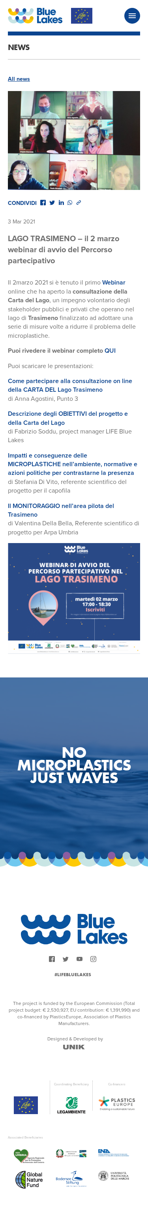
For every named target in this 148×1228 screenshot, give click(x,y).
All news (19, 79)
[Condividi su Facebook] (43, 202)
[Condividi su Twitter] (52, 202)
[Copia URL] (78, 202)
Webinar (114, 283)
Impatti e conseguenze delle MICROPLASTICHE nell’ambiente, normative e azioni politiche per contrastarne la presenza (72, 464)
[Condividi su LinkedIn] (61, 202)
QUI (110, 351)
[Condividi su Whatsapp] (69, 202)
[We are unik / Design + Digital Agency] (74, 1047)
